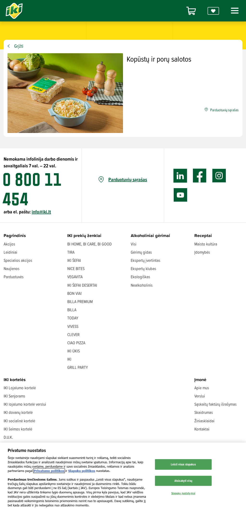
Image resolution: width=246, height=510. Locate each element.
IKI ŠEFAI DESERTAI (82, 285)
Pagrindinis (15, 235)
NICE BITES (76, 268)
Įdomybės (202, 252)
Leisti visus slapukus (183, 464)
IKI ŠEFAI (74, 260)
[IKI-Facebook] (200, 175)
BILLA (71, 310)
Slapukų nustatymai (183, 493)
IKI (69, 359)
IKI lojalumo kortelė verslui (25, 404)
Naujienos (11, 268)
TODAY (72, 318)
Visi (133, 244)
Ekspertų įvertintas (145, 260)
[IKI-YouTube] (180, 195)
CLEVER (73, 334)
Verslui (199, 396)
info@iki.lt (41, 211)
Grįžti (18, 46)
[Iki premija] (213, 11)
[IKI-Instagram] (219, 175)
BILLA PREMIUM (80, 301)
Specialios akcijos (18, 260)
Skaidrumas (203, 412)
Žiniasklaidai (204, 421)
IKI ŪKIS (73, 351)
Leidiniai (10, 252)
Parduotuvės (14, 277)
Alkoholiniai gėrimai (150, 235)
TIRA (70, 252)
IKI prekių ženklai (84, 235)
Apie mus (201, 388)
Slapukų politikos (81, 471)
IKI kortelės (15, 380)
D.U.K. (8, 437)
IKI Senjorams (14, 396)
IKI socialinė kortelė (19, 421)
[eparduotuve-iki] (191, 11)
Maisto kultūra (205, 244)
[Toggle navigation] (234, 10)
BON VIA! (74, 293)
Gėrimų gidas (141, 252)
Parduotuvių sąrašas (127, 179)
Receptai (203, 235)
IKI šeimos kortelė (18, 429)
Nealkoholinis (142, 285)
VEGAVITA (75, 277)
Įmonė (200, 380)
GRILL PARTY (77, 367)
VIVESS (72, 326)
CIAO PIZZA (76, 343)
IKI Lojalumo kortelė (20, 388)
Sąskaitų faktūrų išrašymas (215, 404)
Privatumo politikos (49, 471)
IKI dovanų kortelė (18, 412)
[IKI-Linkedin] (180, 175)
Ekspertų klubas (143, 268)
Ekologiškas (140, 277)
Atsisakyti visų (183, 480)
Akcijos (9, 244)
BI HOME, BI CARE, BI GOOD (89, 244)
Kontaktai (201, 429)
